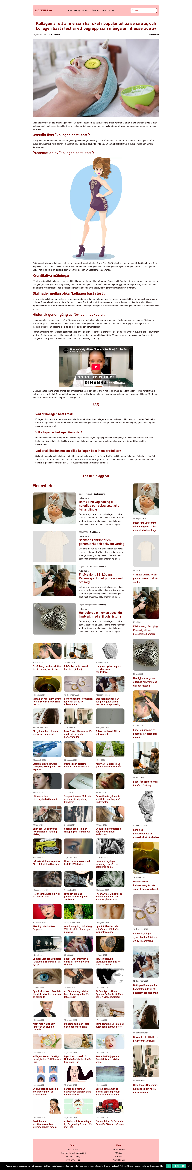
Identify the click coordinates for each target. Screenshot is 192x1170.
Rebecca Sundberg (98, 605)
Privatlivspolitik (179, 1166)
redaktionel (154, 34)
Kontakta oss (108, 10)
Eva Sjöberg (95, 532)
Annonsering (74, 10)
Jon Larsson (54, 34)
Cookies (95, 10)
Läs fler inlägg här (96, 476)
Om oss (85, 10)
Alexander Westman (98, 567)
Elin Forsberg (99, 494)
